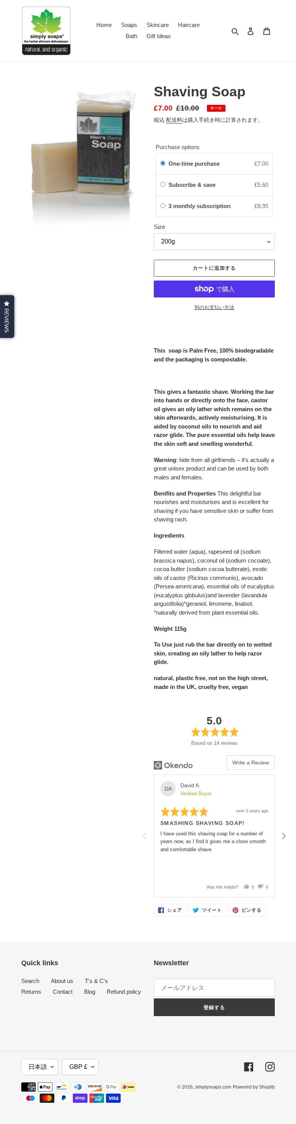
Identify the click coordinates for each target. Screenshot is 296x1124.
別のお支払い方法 (214, 307)
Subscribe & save (192, 184)
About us (62, 981)
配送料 (174, 120)
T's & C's (96, 981)
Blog (89, 991)
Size (159, 226)
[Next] (283, 835)
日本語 (38, 1067)
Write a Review (250, 762)
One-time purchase (194, 163)
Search (30, 981)
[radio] (162, 163)
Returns (31, 991)
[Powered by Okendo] (173, 765)
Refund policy (124, 991)
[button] (7, 316)
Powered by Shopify (254, 1087)
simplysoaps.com (213, 1087)
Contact (62, 991)
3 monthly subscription (200, 206)
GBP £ (78, 1067)
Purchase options (178, 147)
